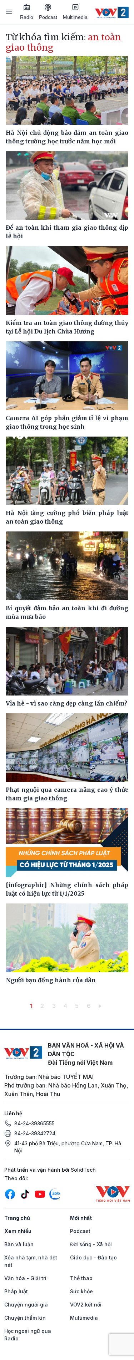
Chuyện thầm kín (25, 1318)
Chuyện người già (26, 1305)
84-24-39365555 (34, 1123)
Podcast (48, 17)
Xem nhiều (17, 1231)
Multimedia (75, 17)
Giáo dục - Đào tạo (93, 1257)
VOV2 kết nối (85, 1305)
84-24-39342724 (34, 1133)
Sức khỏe (81, 1291)
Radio (26, 17)
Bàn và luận (19, 1244)
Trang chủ (17, 1218)
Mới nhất (81, 1218)
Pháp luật (16, 1291)
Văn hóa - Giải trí (25, 1278)
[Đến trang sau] (101, 1006)
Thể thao (81, 1278)
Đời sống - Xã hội (91, 1244)
